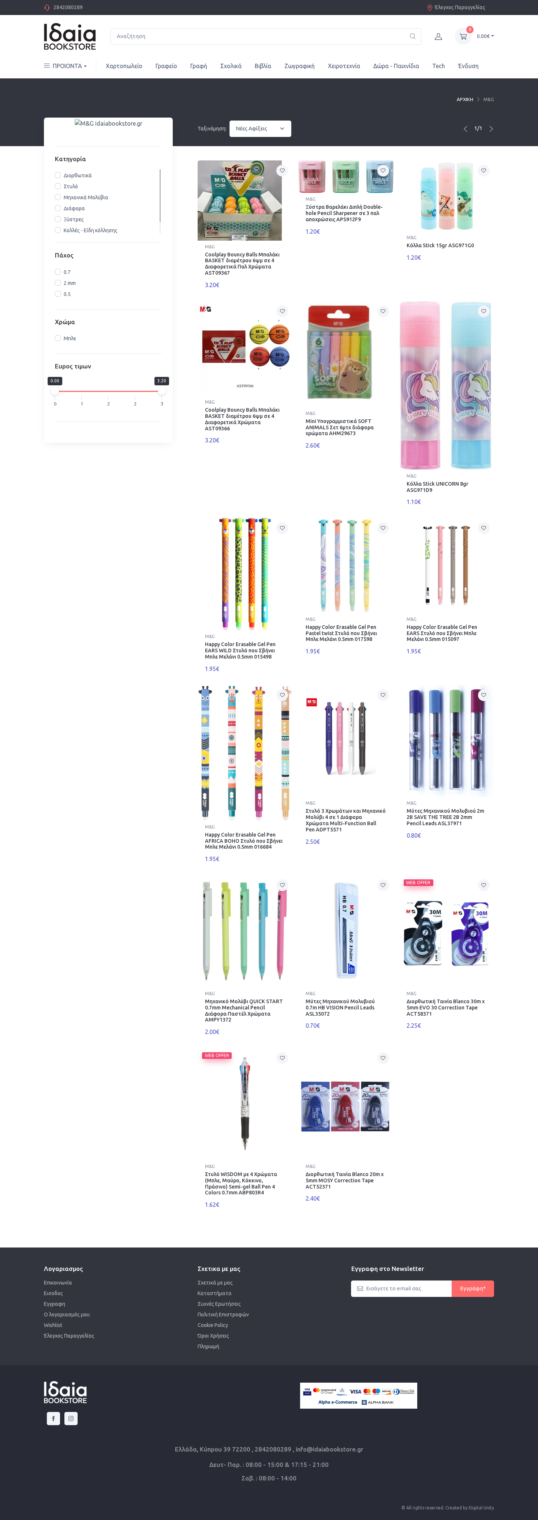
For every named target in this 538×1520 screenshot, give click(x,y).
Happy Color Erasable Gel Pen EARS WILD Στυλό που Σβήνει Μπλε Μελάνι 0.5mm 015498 (240, 650)
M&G (210, 246)
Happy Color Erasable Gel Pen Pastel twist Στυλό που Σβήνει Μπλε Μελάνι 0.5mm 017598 (341, 633)
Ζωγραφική (299, 66)
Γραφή (198, 66)
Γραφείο (166, 66)
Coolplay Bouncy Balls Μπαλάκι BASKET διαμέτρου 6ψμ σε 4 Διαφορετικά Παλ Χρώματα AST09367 (242, 264)
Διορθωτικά (78, 175)
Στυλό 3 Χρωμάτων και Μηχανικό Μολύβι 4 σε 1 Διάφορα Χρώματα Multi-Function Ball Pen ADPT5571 (346, 820)
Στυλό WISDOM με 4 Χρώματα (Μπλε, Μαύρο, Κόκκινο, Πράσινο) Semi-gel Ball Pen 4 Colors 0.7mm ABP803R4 (241, 1183)
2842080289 (68, 7)
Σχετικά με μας (215, 1283)
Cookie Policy (213, 1325)
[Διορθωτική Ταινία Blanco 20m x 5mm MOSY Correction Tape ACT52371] (345, 1104)
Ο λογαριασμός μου (67, 1314)
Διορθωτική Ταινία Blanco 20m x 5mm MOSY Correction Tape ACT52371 (345, 1180)
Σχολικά (231, 66)
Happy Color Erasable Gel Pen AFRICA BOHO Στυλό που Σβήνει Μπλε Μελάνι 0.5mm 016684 (244, 841)
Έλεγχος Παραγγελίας (460, 7)
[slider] (55, 391)
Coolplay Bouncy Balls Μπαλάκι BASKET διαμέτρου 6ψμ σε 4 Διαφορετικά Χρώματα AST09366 (242, 419)
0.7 (67, 272)
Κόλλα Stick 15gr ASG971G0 (440, 245)
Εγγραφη (54, 1304)
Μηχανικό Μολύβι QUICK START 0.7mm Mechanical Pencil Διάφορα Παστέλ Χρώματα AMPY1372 (244, 1010)
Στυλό (71, 186)
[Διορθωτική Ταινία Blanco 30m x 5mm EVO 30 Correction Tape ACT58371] (446, 931)
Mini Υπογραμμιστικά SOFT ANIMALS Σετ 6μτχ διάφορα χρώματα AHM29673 (340, 427)
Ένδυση (468, 66)
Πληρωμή (208, 1346)
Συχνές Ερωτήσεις (219, 1304)
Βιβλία (263, 66)
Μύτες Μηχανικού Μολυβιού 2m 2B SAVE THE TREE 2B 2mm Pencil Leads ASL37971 (445, 817)
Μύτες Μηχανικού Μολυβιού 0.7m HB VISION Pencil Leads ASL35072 (340, 1007)
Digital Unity (481, 1507)
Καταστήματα (215, 1293)
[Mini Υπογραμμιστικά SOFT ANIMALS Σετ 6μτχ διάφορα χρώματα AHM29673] (345, 354)
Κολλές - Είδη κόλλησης (90, 230)
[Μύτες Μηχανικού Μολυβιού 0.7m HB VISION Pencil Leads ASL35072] (345, 931)
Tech (438, 66)
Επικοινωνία (58, 1283)
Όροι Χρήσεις (213, 1336)
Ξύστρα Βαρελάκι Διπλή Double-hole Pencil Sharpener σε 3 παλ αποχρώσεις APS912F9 (344, 213)
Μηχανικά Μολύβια (86, 197)
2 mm (70, 283)
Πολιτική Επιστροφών (223, 1314)
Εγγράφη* (473, 1288)
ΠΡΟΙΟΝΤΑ (67, 66)
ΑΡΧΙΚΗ (465, 99)
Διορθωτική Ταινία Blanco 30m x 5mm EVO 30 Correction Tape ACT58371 (446, 1007)
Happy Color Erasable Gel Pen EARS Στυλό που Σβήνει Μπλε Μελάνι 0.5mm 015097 (442, 633)
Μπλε (70, 338)
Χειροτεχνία (344, 66)
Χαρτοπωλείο (124, 66)
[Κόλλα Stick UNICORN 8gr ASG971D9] (446, 385)
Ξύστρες (74, 219)
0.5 (67, 294)
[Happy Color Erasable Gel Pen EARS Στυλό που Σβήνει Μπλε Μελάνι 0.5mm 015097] (446, 565)
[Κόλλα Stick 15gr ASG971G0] (446, 196)
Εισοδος (53, 1293)
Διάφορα (74, 208)
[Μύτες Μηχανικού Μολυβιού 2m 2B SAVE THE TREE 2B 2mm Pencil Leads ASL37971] (446, 741)
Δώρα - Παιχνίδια (396, 66)
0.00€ (483, 36)
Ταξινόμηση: (212, 128)
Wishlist (53, 1325)
